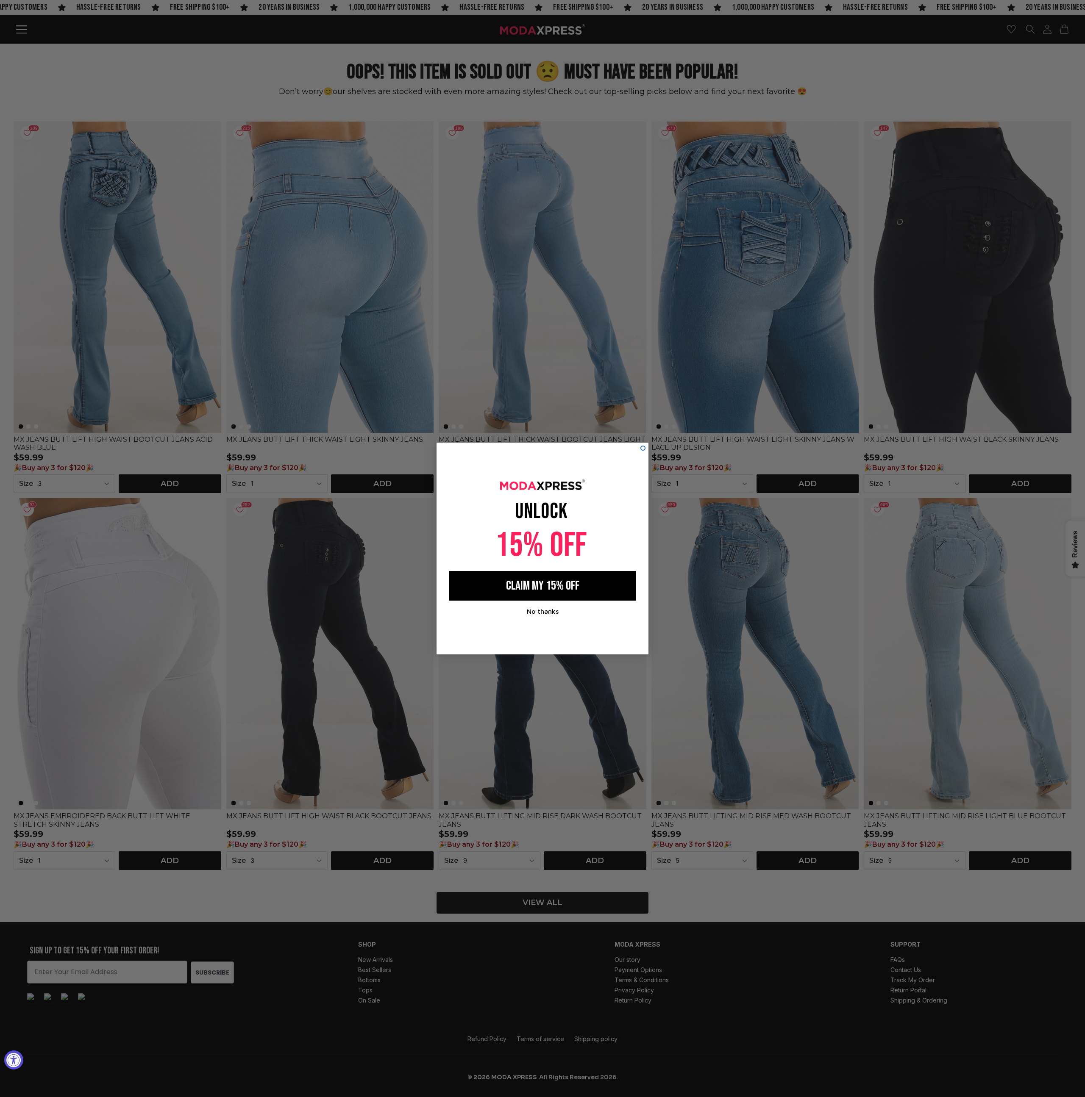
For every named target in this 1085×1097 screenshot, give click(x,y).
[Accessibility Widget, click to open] (13, 1059)
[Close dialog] (643, 448)
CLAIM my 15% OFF (542, 585)
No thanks (543, 611)
